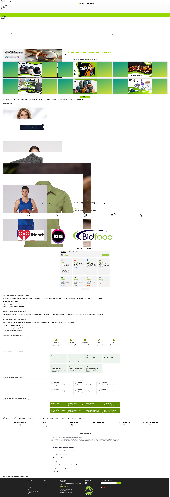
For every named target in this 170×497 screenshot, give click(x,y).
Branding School (30, 487)
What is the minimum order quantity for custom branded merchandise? (85, 447)
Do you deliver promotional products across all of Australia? (85, 457)
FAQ (28, 484)
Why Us (29, 488)
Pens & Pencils (3, 18)
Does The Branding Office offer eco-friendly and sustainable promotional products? (85, 461)
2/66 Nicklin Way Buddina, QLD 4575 (67, 487)
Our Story (29, 489)
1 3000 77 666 (63, 490)
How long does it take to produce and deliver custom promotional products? (85, 450)
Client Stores (30, 483)
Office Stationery (3, 17)
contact (2, 9)
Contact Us (46, 482)
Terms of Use (46, 486)
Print (1, 19)
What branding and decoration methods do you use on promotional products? (85, 468)
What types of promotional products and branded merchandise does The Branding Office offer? (85, 437)
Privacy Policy (46, 484)
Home (1, 0)
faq (1, 8)
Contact (29, 493)
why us (2, 1)
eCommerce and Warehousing (33, 491)
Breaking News (30, 492)
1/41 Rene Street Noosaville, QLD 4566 (67, 489)
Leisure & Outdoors (3, 16)
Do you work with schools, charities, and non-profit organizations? (85, 471)
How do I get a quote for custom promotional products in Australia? (85, 443)
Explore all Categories (85, 96)
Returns (45, 483)
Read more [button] (88, 266)
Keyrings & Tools (3, 15)
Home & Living (3, 14)
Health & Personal (3, 13)
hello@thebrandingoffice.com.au (66, 492)
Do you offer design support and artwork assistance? (85, 454)
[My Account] (167, 0)
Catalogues (29, 486)
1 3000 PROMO (87, 4)
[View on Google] (75, 260)
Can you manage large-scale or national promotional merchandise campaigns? (85, 464)
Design (29, 490)
